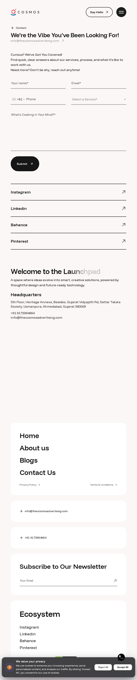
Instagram (29, 627)
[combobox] (18, 99)
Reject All (103, 667)
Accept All (122, 667)
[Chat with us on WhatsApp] (121, 657)
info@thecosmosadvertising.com (36, 317)
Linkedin (27, 633)
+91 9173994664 (23, 313)
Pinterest (28, 647)
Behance (28, 640)
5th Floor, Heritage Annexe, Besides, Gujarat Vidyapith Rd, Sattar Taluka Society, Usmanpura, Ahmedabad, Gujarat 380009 (65, 304)
